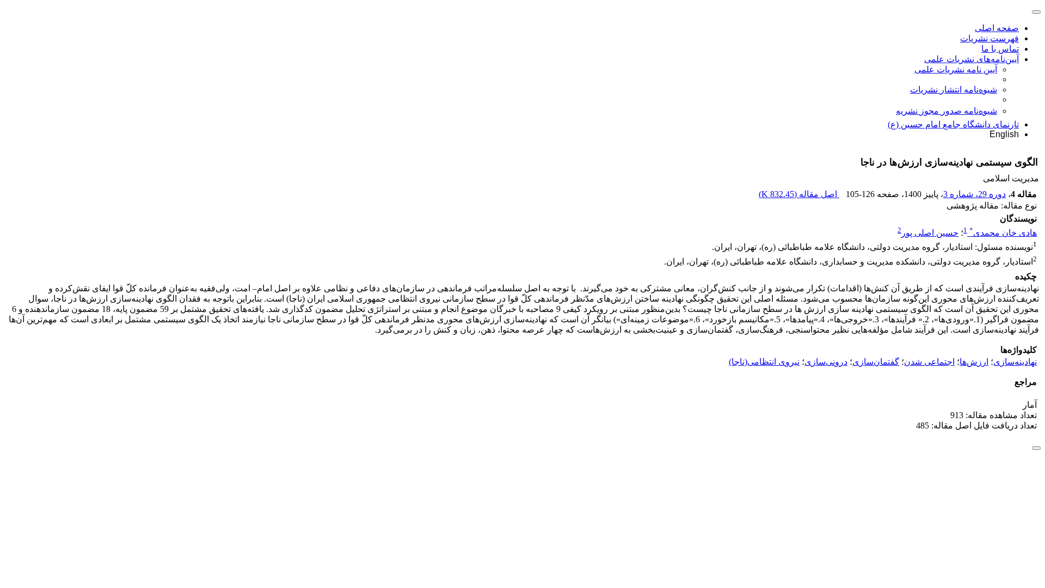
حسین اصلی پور (929, 232)
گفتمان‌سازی (875, 361)
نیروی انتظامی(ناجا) (764, 361)
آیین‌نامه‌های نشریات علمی (971, 59)
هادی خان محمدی (1003, 232)
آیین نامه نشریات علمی (955, 69)
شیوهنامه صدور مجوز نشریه (946, 110)
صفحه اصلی (997, 28)
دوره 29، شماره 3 (974, 194)
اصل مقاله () (799, 194)
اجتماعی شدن (929, 361)
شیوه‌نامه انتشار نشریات (953, 89)
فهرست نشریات (989, 38)
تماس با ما (1000, 48)
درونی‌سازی (825, 361)
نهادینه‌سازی (1015, 361)
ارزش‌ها (974, 361)
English (1004, 134)
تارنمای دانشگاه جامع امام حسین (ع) (953, 124)
